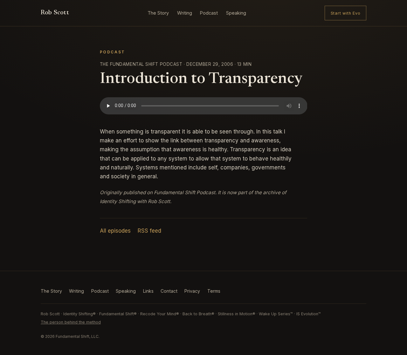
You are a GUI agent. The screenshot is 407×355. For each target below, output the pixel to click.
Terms (213, 291)
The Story (158, 13)
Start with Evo (346, 13)
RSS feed (149, 231)
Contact (169, 291)
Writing (184, 13)
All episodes (115, 231)
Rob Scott (55, 13)
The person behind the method (71, 322)
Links (148, 291)
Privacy (192, 291)
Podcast (209, 13)
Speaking (236, 13)
